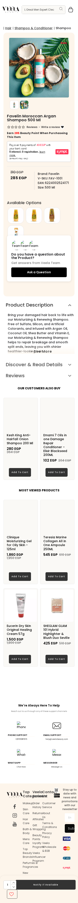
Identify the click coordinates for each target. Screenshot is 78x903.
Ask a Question (39, 272)
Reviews (15, 375)
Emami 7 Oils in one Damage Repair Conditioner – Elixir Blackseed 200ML (55, 445)
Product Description (29, 305)
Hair (8, 28)
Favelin (54, 174)
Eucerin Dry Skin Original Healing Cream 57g (19, 630)
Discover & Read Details (34, 364)
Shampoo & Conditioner (34, 28)
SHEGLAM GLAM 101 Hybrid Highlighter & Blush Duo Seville (56, 632)
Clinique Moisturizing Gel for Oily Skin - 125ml (19, 543)
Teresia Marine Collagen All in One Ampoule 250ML (55, 543)
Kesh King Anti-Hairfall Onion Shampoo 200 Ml (20, 439)
